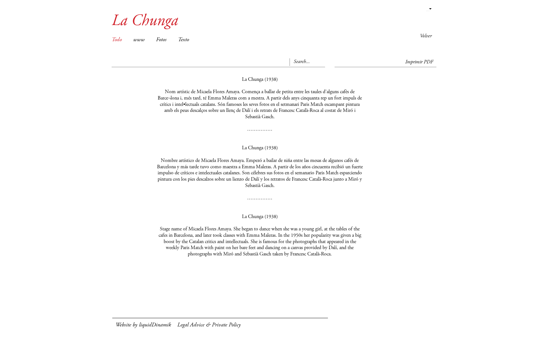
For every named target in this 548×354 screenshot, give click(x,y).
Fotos (161, 40)
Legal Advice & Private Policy (209, 325)
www (139, 40)
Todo (117, 40)
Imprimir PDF (419, 62)
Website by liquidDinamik (143, 325)
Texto (183, 40)
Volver (426, 36)
